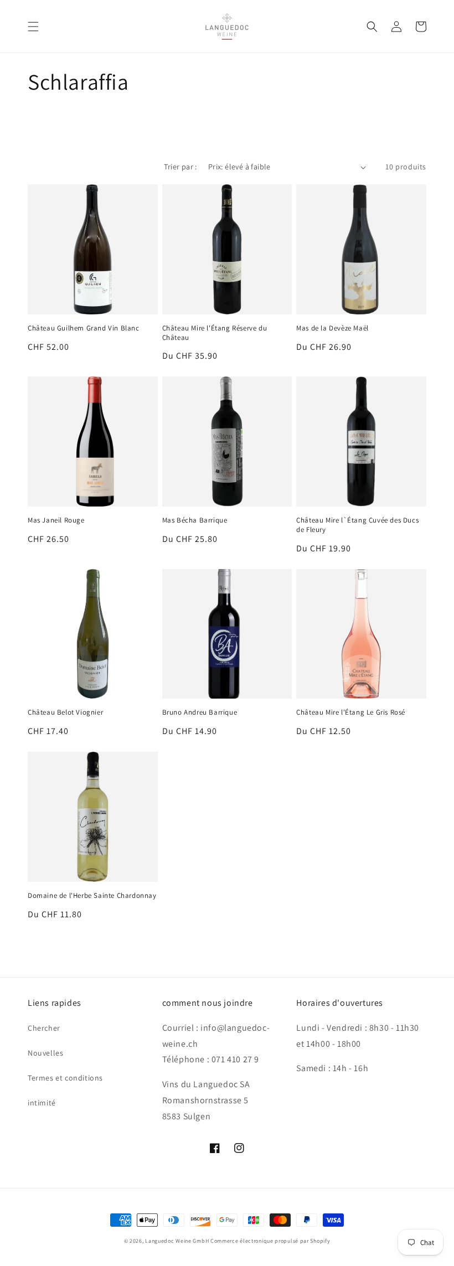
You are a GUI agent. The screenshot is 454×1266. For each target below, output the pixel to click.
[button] (33, 26)
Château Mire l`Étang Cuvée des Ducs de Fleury (357, 525)
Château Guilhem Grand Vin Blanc (84, 328)
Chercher (44, 1028)
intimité (42, 1103)
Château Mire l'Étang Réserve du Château (214, 333)
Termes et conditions (65, 1078)
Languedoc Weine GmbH (177, 1240)
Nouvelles (45, 1053)
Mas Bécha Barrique (195, 520)
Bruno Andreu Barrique (200, 712)
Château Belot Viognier (65, 712)
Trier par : (180, 167)
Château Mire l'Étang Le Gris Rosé (350, 712)
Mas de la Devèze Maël (332, 328)
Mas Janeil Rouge (56, 520)
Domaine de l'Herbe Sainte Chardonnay (92, 895)
